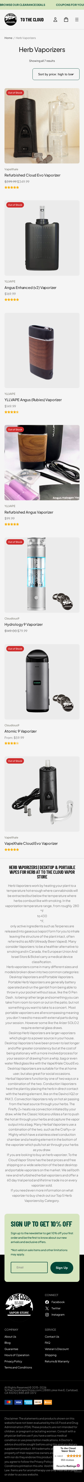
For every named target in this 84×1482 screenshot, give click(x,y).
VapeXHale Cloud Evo (62, 1063)
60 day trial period (20, 1180)
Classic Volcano (38, 1114)
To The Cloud (31, 19)
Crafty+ (66, 1129)
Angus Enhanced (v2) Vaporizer (30, 287)
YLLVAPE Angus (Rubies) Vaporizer (33, 399)
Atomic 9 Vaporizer (20, 731)
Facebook (58, 1302)
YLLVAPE (9, 281)
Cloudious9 (11, 618)
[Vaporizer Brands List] (77, 19)
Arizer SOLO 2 (69, 1023)
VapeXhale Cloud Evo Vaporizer (31, 843)
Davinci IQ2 (66, 1094)
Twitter (56, 1308)
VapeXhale (11, 169)
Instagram (58, 1314)
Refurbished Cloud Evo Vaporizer (32, 175)
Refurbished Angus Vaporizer (28, 512)
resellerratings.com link (68, 1466)
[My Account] (55, 19)
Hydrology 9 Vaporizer (23, 624)
